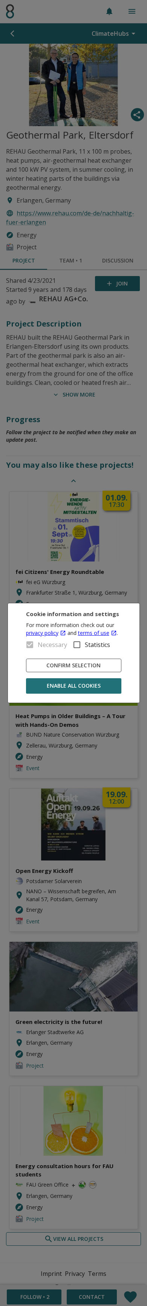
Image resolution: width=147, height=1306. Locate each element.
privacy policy (42, 632)
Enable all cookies (74, 685)
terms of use (93, 632)
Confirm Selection (73, 665)
